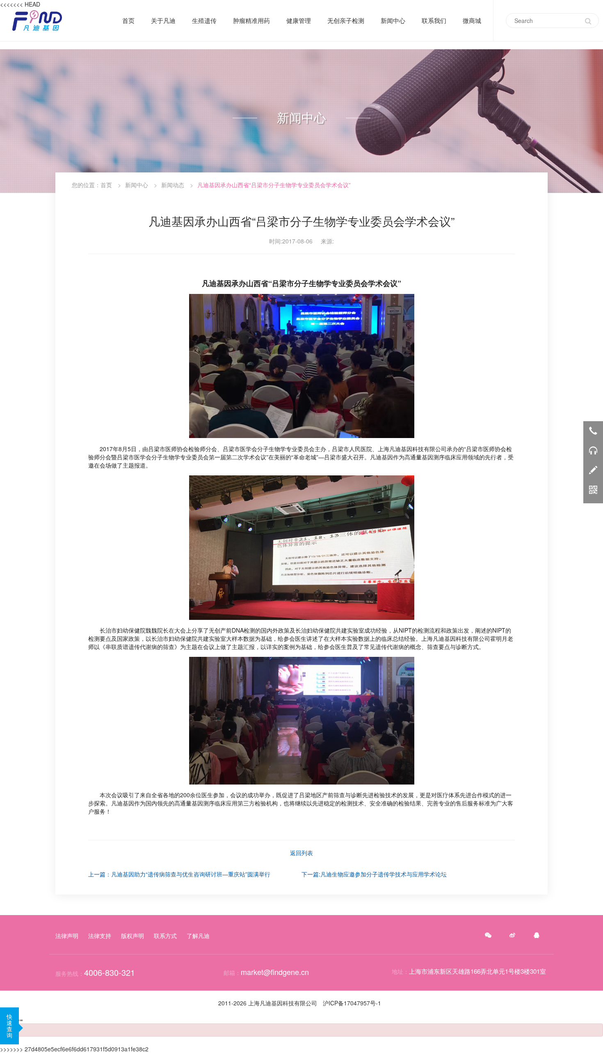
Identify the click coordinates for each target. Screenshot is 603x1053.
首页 (128, 20)
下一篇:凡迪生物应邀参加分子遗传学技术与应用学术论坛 (374, 874)
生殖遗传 (204, 20)
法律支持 (99, 935)
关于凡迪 (163, 20)
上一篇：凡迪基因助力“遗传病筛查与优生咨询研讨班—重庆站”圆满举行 (179, 874)
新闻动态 (172, 185)
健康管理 (298, 20)
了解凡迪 (198, 935)
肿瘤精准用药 (251, 20)
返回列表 (301, 853)
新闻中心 (393, 20)
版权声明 (132, 935)
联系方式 (165, 935)
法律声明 (66, 935)
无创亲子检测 (345, 20)
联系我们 (434, 20)
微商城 (472, 20)
